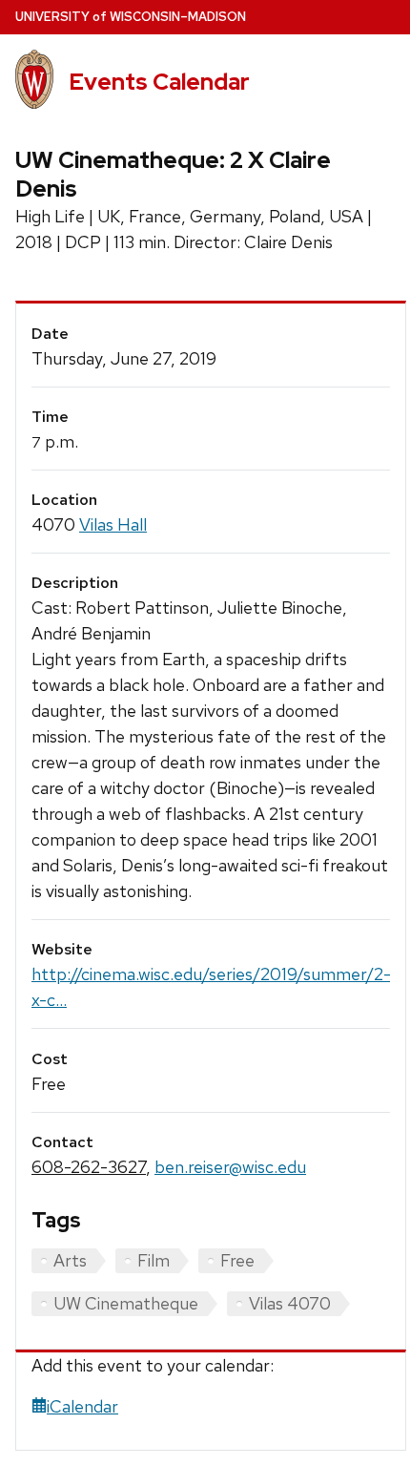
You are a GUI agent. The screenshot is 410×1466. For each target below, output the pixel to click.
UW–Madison (130, 17)
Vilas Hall (113, 524)
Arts (70, 1260)
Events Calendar (159, 81)
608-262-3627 (88, 1167)
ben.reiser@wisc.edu (230, 1167)
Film (153, 1260)
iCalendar (82, 1406)
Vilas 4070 (290, 1303)
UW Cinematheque (125, 1303)
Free (237, 1260)
